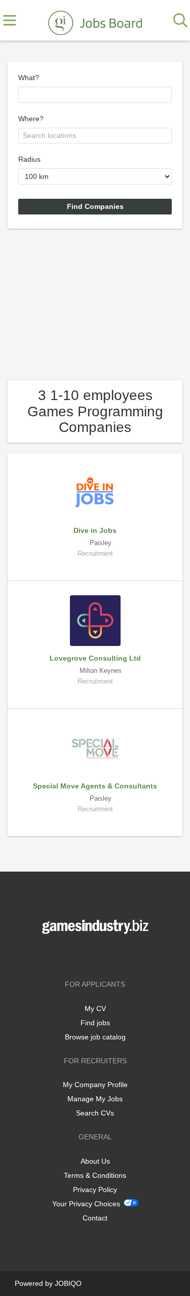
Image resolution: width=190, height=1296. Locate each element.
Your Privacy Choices (86, 1204)
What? (28, 78)
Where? (31, 119)
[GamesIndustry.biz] (94, 21)
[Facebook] (80, 955)
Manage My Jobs (95, 1099)
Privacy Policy (95, 1189)
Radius (29, 159)
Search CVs (95, 1113)
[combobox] (95, 95)
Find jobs (95, 1023)
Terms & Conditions (95, 1175)
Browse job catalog (95, 1037)
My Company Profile (95, 1085)
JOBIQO (68, 1283)
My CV (95, 1008)
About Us (95, 1161)
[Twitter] (97, 955)
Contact (95, 1218)
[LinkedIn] (112, 955)
